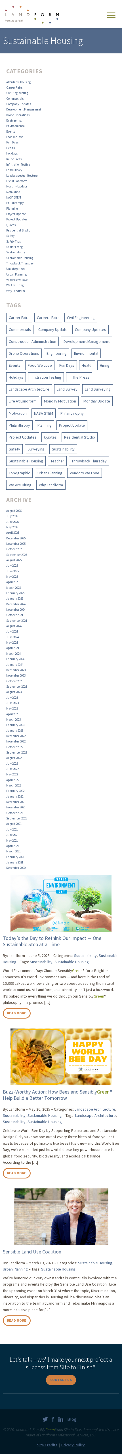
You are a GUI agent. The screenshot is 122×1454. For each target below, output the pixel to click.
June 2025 (12, 571)
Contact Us (61, 1380)
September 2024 (16, 621)
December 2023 (16, 670)
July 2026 (12, 516)
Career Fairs (14, 87)
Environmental (16, 126)
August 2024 (14, 626)
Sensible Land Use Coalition (32, 1251)
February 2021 (15, 857)
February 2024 (15, 659)
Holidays (12, 153)
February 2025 (15, 593)
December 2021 (16, 802)
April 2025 (12, 582)
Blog (72, 1419)
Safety (10, 236)
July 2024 (12, 631)
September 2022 (16, 752)
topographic (19, 472)
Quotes (11, 225)
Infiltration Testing (18, 164)
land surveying (98, 389)
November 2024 (16, 610)
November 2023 (16, 675)
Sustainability (15, 252)
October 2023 (14, 681)
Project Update (16, 214)
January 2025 (14, 598)
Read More (16, 1013)
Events (10, 131)
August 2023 (14, 692)
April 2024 (12, 648)
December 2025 (16, 538)
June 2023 (12, 703)
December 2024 (16, 604)
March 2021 (13, 851)
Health (10, 148)
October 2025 (14, 549)
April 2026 (12, 533)
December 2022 (16, 736)
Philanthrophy (72, 413)
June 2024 (12, 637)
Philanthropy (15, 203)
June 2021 (12, 835)
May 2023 (12, 708)
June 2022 (12, 769)
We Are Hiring (15, 285)
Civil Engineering (17, 93)
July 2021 (12, 829)
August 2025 (14, 560)
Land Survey (14, 170)
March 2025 (13, 588)
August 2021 (14, 824)
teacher (57, 461)
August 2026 (14, 511)
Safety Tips (13, 241)
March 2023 (13, 719)
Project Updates (16, 219)
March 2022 (13, 785)
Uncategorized (15, 269)
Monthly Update (16, 186)
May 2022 (12, 774)
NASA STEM (13, 197)
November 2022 (16, 741)
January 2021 (14, 862)
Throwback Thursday (19, 263)
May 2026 (12, 527)
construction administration (32, 341)
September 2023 (16, 687)
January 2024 (14, 665)
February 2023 (15, 725)
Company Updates (18, 104)
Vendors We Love (17, 280)
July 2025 (12, 566)
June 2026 (12, 522)
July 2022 (12, 763)
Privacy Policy (73, 1444)
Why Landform (15, 291)
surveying (36, 449)
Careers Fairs (48, 317)
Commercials (15, 99)
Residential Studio (18, 230)
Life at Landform (16, 181)
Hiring (105, 365)
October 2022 (14, 747)
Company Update (53, 329)
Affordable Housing (18, 82)
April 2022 (12, 780)
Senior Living (14, 247)
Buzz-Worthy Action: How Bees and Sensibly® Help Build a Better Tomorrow (57, 1094)
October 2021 (14, 813)
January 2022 (14, 796)
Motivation (13, 192)
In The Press (14, 159)
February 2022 (15, 791)
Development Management (23, 109)
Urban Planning (16, 274)
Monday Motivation (60, 401)
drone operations (24, 353)
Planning (12, 208)
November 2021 (16, 807)
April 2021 (12, 846)
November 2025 (16, 544)
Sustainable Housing (19, 258)
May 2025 (12, 577)
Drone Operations (18, 115)
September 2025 (16, 555)
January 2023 (14, 731)
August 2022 (14, 758)
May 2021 (12, 840)
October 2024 (14, 615)
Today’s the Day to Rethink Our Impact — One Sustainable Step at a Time (52, 941)
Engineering (14, 120)
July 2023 (12, 698)
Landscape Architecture (21, 176)
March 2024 (13, 654)
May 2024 (12, 642)
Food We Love (14, 137)
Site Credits (47, 1444)
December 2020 (16, 868)
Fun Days (12, 142)
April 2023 (12, 714)
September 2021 (16, 818)
